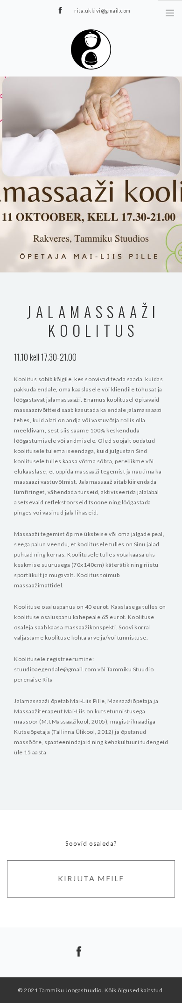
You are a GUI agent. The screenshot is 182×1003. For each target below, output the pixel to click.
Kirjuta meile (91, 878)
